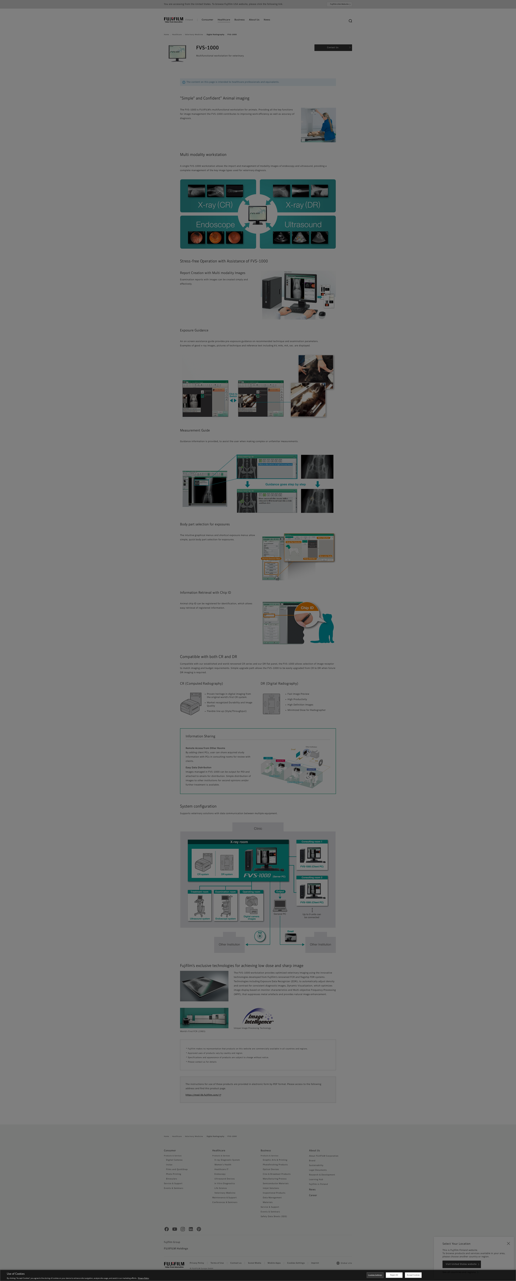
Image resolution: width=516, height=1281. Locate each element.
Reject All (394, 1275)
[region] (258, 1275)
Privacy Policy (143, 1278)
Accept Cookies (413, 1275)
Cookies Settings (375, 1275)
